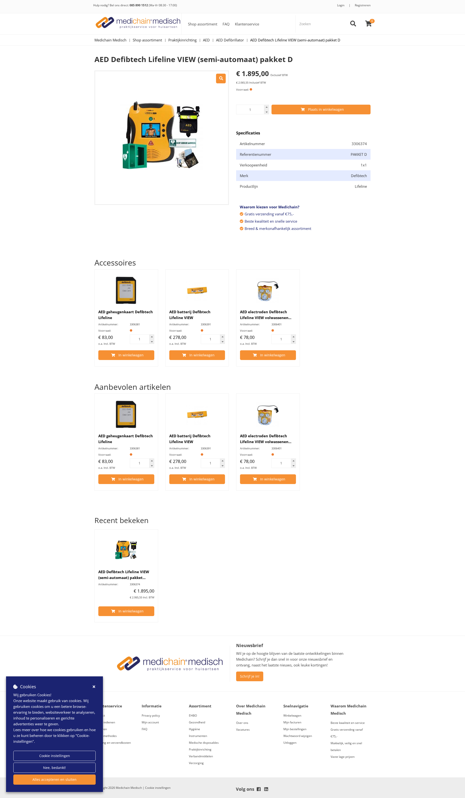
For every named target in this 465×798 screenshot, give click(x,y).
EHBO (193, 715)
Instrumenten (198, 736)
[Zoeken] (353, 24)
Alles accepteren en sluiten (54, 779)
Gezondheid (197, 722)
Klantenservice (247, 24)
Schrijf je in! (249, 676)
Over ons (242, 723)
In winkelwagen (131, 355)
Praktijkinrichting (200, 749)
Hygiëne (194, 729)
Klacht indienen (104, 722)
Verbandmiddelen (201, 756)
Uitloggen (289, 743)
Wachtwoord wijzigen (297, 736)
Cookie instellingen (54, 755)
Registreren (363, 5)
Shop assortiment (202, 24)
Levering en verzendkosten (112, 743)
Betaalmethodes (105, 736)
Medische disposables (204, 743)
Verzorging (196, 763)
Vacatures (243, 730)
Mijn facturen (292, 722)
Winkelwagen (292, 715)
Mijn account (150, 722)
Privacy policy (151, 715)
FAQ (226, 24)
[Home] (138, 23)
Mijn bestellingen (294, 729)
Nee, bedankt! (54, 767)
